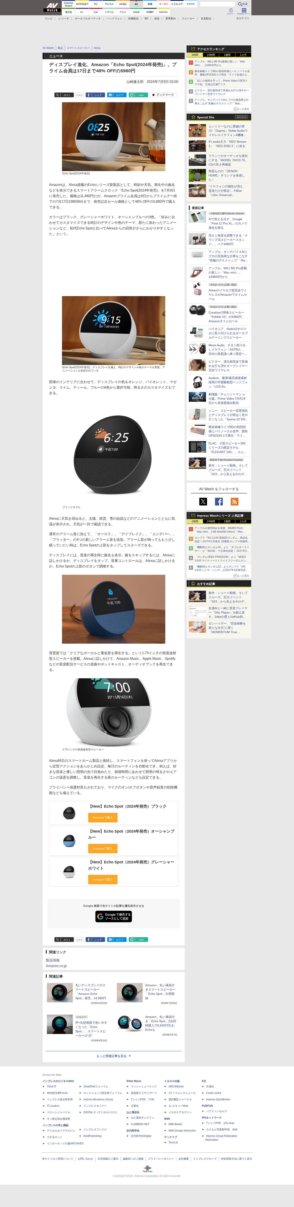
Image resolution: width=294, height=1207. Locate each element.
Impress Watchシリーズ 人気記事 (220, 515)
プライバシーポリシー (161, 1158)
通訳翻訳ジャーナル (180, 1099)
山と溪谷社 (133, 1112)
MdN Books (175, 1124)
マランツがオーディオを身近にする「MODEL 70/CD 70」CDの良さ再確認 (228, 160)
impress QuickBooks (218, 1099)
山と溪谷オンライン (142, 1117)
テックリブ (170, 1137)
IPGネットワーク (212, 1117)
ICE (204, 1081)
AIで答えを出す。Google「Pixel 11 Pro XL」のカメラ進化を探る (228, 223)
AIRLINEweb (176, 1086)
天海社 (210, 1086)
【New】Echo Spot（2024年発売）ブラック (127, 806)
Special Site (205, 117)
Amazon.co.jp (56, 966)
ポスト (67, 95)
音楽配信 (206, 18)
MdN (167, 1118)
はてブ (119, 95)
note (141, 95)
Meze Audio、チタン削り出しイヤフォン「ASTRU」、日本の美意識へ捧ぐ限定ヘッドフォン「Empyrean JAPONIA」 (228, 353)
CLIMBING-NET (140, 1124)
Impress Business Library (98, 1099)
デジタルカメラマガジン (61, 1130)
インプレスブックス (95, 1129)
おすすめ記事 (206, 584)
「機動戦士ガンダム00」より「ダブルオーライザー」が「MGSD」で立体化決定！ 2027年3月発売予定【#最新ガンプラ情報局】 (222, 551)
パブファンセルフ (216, 1111)
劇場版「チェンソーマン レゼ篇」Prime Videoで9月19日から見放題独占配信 (227, 399)
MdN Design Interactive (182, 1130)
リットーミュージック (144, 1086)
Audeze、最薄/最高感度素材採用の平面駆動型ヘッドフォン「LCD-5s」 (228, 382)
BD (146, 18)
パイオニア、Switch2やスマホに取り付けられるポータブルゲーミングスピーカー (228, 333)
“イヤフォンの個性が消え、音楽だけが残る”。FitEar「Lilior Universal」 (227, 191)
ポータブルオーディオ (88, 18)
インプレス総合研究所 (60, 1099)
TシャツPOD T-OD (142, 1099)
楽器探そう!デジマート (144, 1092)
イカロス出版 (172, 1081)
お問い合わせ (85, 1158)
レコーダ (64, 18)
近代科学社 (133, 1130)
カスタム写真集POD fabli (221, 1129)
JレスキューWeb (178, 1105)
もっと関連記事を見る (111, 1056)
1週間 (227, 54)
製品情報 (53, 960)
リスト (79, 95)
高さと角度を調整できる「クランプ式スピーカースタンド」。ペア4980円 (228, 240)
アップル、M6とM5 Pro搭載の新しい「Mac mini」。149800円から (228, 272)
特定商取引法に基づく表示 (236, 1158)
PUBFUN (207, 1105)
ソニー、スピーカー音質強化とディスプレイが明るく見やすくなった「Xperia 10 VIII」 (228, 415)
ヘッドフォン (114, 18)
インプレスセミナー (95, 1105)
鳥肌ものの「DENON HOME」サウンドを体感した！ (227, 175)
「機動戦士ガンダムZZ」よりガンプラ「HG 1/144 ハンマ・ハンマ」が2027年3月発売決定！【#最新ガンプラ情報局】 (220, 570)
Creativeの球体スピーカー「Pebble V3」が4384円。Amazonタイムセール (226, 317)
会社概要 (183, 1158)
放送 (156, 18)
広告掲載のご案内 (108, 1158)
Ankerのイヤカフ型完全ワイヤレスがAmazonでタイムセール (228, 295)
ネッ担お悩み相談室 (58, 1118)
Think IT (51, 1086)
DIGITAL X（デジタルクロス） (101, 1112)
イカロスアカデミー (180, 1112)
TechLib (173, 1142)
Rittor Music (134, 1081)
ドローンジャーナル (58, 1112)
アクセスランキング (210, 49)
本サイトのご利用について (57, 1158)
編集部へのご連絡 (133, 1158)
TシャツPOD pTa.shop (220, 1123)
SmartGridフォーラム (96, 1086)
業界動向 (171, 18)
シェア (98, 95)
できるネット (54, 1137)
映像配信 (133, 18)
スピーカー (188, 18)
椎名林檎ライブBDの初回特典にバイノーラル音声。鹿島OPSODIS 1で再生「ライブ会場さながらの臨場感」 (222, 75)
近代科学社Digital (141, 1135)
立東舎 (135, 1105)
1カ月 (243, 54)
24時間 (211, 54)
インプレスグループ (205, 1158)
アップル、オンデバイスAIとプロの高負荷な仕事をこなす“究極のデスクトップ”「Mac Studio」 (222, 103)
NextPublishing (92, 1135)
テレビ (49, 18)
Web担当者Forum (57, 1092)
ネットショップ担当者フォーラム (103, 1092)
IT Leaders (53, 1105)
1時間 (195, 54)
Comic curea (213, 1092)
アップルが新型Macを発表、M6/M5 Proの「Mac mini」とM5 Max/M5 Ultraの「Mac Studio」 (219, 532)
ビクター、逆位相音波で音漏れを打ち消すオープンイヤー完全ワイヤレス (228, 366)
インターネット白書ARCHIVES (65, 1143)
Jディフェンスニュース (182, 1092)
